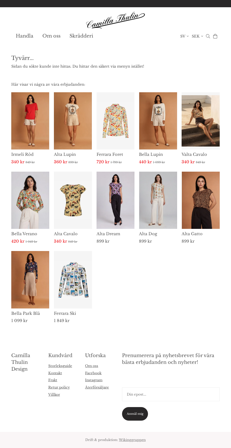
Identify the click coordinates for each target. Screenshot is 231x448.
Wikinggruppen (132, 440)
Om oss (51, 36)
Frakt (52, 380)
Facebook (93, 373)
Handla (24, 36)
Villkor (54, 394)
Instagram (93, 380)
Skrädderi (81, 36)
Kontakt (55, 373)
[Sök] (208, 36)
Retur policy (59, 387)
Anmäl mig (135, 413)
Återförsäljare (97, 387)
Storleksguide (60, 366)
